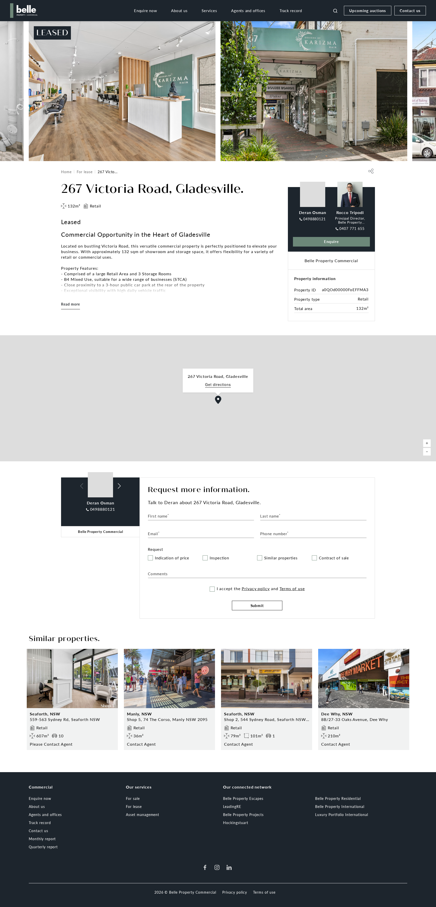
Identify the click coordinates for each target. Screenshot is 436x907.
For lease (85, 171)
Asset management (142, 814)
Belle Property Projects (243, 814)
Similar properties (280, 558)
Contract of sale (334, 558)
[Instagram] (217, 867)
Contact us (410, 10)
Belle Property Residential (338, 798)
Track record (291, 10)
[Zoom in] (427, 443)
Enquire (331, 241)
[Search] (335, 10)
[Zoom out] (427, 452)
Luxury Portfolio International (341, 814)
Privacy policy (256, 588)
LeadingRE (232, 806)
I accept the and (261, 588)
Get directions (218, 384)
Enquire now (145, 10)
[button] (218, 400)
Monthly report (42, 838)
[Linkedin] (229, 867)
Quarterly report (43, 846)
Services (209, 10)
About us (179, 10)
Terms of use (292, 588)
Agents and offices (248, 10)
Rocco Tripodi (350, 212)
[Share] (371, 171)
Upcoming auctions (367, 10)
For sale (133, 798)
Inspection (219, 558)
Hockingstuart (235, 822)
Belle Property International (339, 806)
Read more (70, 304)
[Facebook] (204, 867)
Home (66, 171)
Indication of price (172, 558)
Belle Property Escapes (243, 798)
